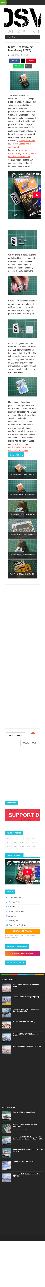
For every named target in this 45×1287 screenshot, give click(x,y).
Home (33, 733)
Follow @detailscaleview (23, 953)
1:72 (20, 838)
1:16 (21, 842)
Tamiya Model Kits (15, 897)
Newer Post (15, 735)
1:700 (15, 842)
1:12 (27, 842)
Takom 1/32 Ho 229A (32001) (23, 1162)
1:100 (8, 846)
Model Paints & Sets (16, 911)
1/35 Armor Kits (13, 907)
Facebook (14, 61)
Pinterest (31, 61)
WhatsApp (18, 66)
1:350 (15, 846)
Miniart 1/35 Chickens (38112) (24, 1022)
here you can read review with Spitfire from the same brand (21, 144)
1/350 (22, 846)
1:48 (14, 838)
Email (28, 66)
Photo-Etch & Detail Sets (18, 925)
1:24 (32, 838)
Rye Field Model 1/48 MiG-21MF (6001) (27, 1046)
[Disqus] (22, 623)
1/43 (34, 846)
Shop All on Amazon (22, 931)
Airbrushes (12, 916)
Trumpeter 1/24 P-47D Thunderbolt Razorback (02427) (26, 1010)
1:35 (8, 838)
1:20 (33, 842)
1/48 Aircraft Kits (14, 902)
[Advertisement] (22, 775)
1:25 (28, 846)
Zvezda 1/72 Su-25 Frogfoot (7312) (26, 997)
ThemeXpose (26, 1238)
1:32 (26, 838)
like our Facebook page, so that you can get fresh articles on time (22, 153)
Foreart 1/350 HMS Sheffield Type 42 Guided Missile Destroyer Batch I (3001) (28, 1138)
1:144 (8, 842)
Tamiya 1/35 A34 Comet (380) (24, 1112)
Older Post (29, 743)
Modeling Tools (13, 920)
